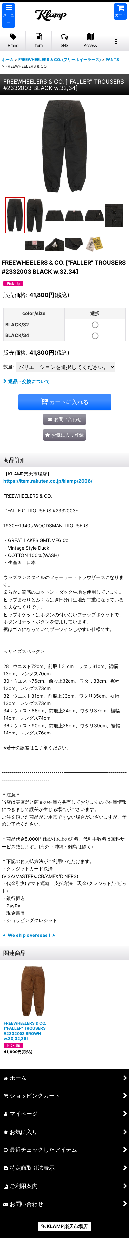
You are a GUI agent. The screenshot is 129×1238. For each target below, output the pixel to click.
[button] (8, 15)
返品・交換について (29, 381)
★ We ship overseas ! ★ (29, 935)
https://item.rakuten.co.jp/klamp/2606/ (47, 481)
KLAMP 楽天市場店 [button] (67, 1226)
